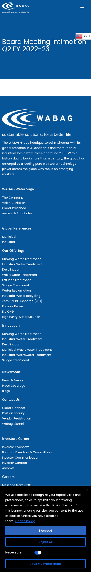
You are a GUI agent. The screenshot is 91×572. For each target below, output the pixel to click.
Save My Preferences (46, 564)
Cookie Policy (25, 521)
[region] (45, 529)
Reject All (46, 542)
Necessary (13, 552)
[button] (81, 7)
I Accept (45, 530)
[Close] (86, 489)
